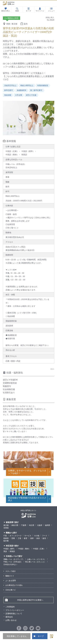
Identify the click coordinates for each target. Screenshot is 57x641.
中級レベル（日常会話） (12, 562)
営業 (13, 538)
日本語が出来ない (10, 564)
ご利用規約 (10, 607)
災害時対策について (13, 613)
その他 (36, 536)
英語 (5, 551)
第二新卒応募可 (36, 90)
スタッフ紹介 (10, 571)
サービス (27, 536)
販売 (44, 538)
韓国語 (12, 551)
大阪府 (39, 525)
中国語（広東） (39, 549)
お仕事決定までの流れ (14, 585)
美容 (38, 538)
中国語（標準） (9, 549)
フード (44, 536)
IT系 (5, 536)
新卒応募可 (8, 90)
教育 (25, 538)
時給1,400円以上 (26, 85)
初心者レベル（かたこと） (35, 562)
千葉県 (23, 525)
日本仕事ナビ (10, 590)
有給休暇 (7, 95)
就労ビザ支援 (31, 95)
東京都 (6, 525)
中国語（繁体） (24, 549)
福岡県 (47, 525)
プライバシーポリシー (14, 610)
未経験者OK (21, 90)
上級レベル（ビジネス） (36, 559)
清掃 (32, 538)
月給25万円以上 (10, 85)
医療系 (6, 538)
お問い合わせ (11, 620)
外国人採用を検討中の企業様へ (30, 600)
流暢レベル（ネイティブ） (13, 559)
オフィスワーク (16, 536)
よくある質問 (10, 581)
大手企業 (18, 95)
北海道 (6, 528)
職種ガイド (9, 576)
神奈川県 (14, 525)
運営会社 (9, 617)
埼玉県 (31, 525)
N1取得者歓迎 (42, 85)
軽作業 (6, 541)
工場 (19, 538)
